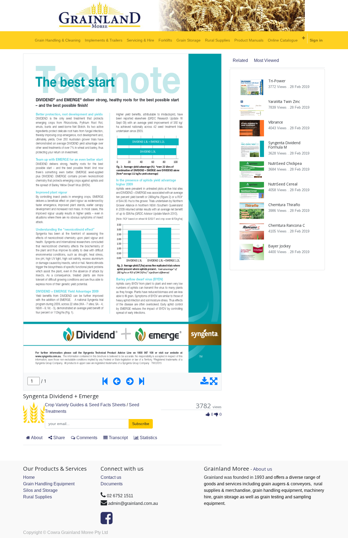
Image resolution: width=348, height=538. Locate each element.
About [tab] (36, 437)
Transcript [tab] (118, 437)
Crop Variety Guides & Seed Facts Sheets (85, 404)
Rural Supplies (37, 497)
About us (262, 469)
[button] (303, 38)
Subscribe (140, 423)
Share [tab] (58, 437)
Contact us (111, 477)
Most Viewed (266, 60)
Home (29, 477)
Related (240, 60)
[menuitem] (58, 40)
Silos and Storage (40, 490)
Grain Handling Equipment (48, 484)
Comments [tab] (86, 437)
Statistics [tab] (148, 437)
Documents (112, 484)
